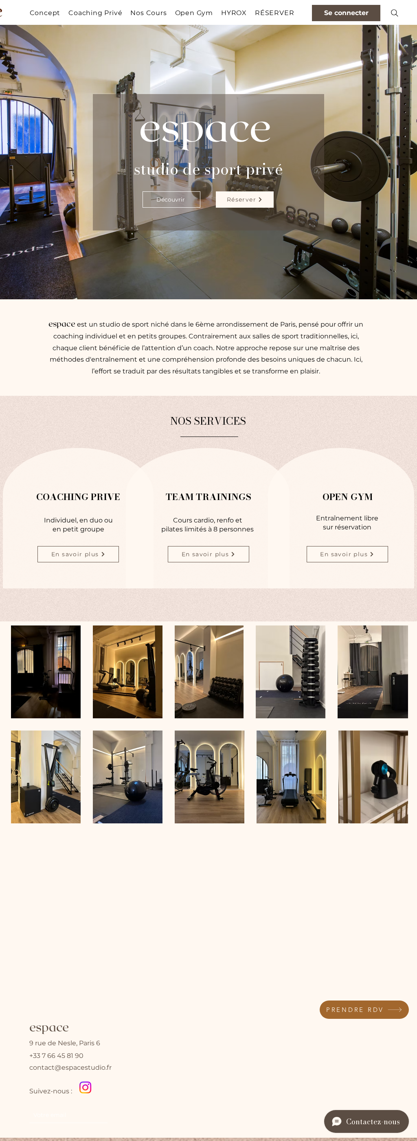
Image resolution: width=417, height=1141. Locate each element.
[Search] (394, 13)
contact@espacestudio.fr (70, 1067)
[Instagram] (85, 1087)
